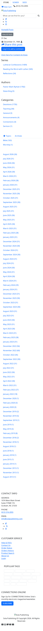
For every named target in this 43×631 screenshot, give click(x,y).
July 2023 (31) (8, 315)
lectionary (17, 574)
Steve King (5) (8, 91)
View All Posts (7, 34)
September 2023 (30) (11, 307)
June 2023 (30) (9, 320)
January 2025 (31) (10, 237)
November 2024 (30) (11, 246)
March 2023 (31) (9, 333)
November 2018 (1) (11, 442)
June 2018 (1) (8, 451)
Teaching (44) (8, 109)
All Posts (9, 29)
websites (27, 574)
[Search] (38, 16)
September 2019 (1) (11, 420)
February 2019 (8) (10, 433)
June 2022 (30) (9, 372)
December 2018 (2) (11, 437)
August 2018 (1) (9, 446)
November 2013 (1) (11, 472)
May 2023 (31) (9, 324)
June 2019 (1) (8, 424)
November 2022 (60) (11, 350)
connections (16, 577)
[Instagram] (6, 24)
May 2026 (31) (9, 167)
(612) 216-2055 (7, 512)
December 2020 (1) (11, 398)
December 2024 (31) (11, 241)
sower (7, 584)
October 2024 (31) (10, 250)
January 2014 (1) (9, 464)
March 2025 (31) (9, 228)
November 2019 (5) (11, 416)
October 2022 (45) (10, 355)
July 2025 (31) (8, 211)
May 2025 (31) (9, 220)
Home (3, 29)
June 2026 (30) (9, 163)
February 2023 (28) (11, 337)
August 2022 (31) (10, 363)
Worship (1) (8, 145)
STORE (6, 2)
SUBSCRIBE (7, 603)
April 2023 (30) (9, 328)
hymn (7, 581)
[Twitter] (6, 21)
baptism (23, 581)
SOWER (16, 2)
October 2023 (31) (10, 302)
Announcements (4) (11, 117)
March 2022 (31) (9, 385)
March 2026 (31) (9, 176)
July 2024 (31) (8, 263)
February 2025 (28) (11, 233)
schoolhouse (9, 571)
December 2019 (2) (11, 411)
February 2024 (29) (11, 285)
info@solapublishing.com (11, 519)
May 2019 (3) (8, 429)
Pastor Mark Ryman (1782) (14, 87)
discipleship (22, 584)
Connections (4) (9, 122)
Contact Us (5, 545)
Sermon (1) (7, 126)
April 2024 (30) (9, 276)
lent (34, 577)
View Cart (8, 7)
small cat (15, 581)
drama (7, 577)
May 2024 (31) (9, 272)
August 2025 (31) (10, 206)
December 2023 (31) (11, 294)
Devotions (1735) (10, 104)
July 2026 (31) (8, 158)
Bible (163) (7, 140)
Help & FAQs (6, 543)
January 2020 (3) (9, 407)
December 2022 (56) (11, 346)
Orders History (7, 550)
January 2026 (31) (10, 185)
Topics (8, 136)
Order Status (6, 548)
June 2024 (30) (9, 267)
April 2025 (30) (9, 224)
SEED (24, 2)
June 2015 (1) (8, 459)
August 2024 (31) (10, 259)
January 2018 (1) (9, 455)
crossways (32, 581)
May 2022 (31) (9, 376)
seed (13, 584)
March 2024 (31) (9, 281)
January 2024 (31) (10, 289)
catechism (36, 574)
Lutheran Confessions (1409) (15, 65)
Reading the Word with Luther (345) (18, 69)
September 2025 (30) (11, 202)
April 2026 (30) (9, 172)
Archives (18, 136)
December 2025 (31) (11, 189)
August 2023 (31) (10, 311)
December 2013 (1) (11, 468)
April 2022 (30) (9, 381)
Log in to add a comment (13, 49)
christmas (8, 574)
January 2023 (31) (10, 342)
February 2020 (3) (10, 403)
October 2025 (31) (10, 198)
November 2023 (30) (11, 298)
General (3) (7, 113)
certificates (26, 577)
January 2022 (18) (10, 394)
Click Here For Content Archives (14, 55)
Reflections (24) (9, 73)
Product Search (7, 553)
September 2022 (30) (11, 359)
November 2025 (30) (11, 193)
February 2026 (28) (11, 180)
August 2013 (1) (9, 477)
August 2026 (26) (10, 154)
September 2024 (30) (11, 254)
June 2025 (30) (9, 215)
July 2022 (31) (8, 368)
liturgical (30, 571)
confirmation (20, 571)
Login (3, 558)
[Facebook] (6, 19)
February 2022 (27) (11, 390)
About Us (5, 556)
